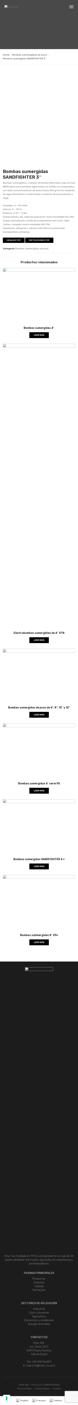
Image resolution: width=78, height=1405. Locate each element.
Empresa (39, 1282)
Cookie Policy (42, 1388)
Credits (57, 1388)
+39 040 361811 (41, 1361)
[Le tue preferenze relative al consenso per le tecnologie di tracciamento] (6, 1398)
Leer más (39, 335)
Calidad (39, 1286)
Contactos (39, 1290)
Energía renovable (39, 1324)
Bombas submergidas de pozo (29, 54)
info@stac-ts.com (43, 1365)
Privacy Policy (24, 1388)
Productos (39, 1278)
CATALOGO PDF (13, 240)
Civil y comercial (39, 1312)
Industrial (39, 1309)
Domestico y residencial (39, 1320)
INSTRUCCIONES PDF (39, 240)
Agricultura (39, 1316)
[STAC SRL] (11, 7)
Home (6, 54)
